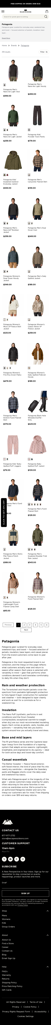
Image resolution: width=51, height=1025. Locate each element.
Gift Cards (7, 990)
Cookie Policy (29, 1007)
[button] (4, 85)
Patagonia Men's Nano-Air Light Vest (11, 91)
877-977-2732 (8, 835)
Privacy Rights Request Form (16, 1011)
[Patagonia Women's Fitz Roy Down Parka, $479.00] (13, 354)
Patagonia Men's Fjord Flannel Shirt (37, 510)
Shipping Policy (9, 982)
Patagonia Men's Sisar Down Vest (37, 229)
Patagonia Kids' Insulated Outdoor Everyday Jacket (11, 182)
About (5, 935)
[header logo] (25, 11)
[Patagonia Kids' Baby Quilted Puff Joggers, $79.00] (13, 445)
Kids (4, 923)
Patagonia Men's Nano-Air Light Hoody (37, 85)
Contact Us (7, 951)
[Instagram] (22, 859)
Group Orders (8, 927)
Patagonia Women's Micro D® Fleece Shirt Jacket (12, 327)
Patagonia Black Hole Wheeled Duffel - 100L (37, 418)
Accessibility (40, 1011)
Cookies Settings (25, 1016)
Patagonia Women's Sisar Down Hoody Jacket (11, 278)
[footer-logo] (7, 824)
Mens (4, 915)
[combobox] (25, 16)
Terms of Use (36, 1002)
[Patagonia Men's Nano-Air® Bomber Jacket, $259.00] (13, 209)
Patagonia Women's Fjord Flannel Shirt (36, 598)
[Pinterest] (16, 859)
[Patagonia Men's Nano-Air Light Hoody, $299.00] (38, 70)
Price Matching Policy (12, 986)
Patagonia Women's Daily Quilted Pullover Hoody (37, 375)
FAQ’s (4, 971)
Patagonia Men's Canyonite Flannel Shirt (37, 181)
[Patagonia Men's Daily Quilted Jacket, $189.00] (38, 257)
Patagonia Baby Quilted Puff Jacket (36, 465)
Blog (4, 955)
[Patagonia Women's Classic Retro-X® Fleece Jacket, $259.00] (38, 305)
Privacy (15, 1007)
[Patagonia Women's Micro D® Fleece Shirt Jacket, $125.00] (13, 305)
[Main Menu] (3, 11)
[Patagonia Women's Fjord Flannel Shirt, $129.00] (38, 583)
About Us (6, 940)
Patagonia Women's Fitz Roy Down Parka (12, 374)
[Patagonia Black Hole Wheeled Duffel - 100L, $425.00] (38, 402)
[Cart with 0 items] (47, 11)
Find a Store (8, 943)
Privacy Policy (23, 905)
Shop (4, 911)
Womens (6, 919)
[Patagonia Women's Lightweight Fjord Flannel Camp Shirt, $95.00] (13, 583)
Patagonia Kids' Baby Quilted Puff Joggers (12, 465)
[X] (4, 859)
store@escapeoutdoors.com (15, 838)
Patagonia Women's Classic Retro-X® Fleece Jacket (36, 327)
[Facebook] (10, 859)
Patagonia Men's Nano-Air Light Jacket (12, 136)
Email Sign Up (8, 958)
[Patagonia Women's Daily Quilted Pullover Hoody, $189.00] (38, 354)
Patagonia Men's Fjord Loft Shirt (12, 505)
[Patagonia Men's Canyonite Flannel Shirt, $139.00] (38, 160)
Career (5, 947)
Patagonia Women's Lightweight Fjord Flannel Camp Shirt (11, 604)
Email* (4, 883)
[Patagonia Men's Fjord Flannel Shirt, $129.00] (38, 490)
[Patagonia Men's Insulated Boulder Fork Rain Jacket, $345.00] (38, 535)
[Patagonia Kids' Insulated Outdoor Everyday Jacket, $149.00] (13, 160)
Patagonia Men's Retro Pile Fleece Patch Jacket (12, 556)
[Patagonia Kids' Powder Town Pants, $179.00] (38, 115)
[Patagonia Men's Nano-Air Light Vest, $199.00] (13, 70)
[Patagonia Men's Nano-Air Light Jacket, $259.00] (13, 115)
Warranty (6, 975)
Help (4, 967)
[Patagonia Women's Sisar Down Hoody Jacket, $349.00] (13, 257)
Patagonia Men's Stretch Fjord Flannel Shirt (12, 418)
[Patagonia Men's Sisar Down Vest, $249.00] (38, 209)
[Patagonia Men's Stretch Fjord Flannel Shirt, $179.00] (13, 402)
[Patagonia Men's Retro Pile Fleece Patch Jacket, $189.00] (13, 535)
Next (26, 630)
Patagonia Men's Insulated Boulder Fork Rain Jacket (37, 556)
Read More (6, 38)
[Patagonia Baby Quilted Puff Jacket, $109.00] (38, 445)
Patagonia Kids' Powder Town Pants (36, 136)
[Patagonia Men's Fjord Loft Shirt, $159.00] (13, 490)
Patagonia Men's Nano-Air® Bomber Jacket (11, 230)
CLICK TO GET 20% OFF (4, 512)
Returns (5, 979)
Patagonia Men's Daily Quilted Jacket (37, 277)
